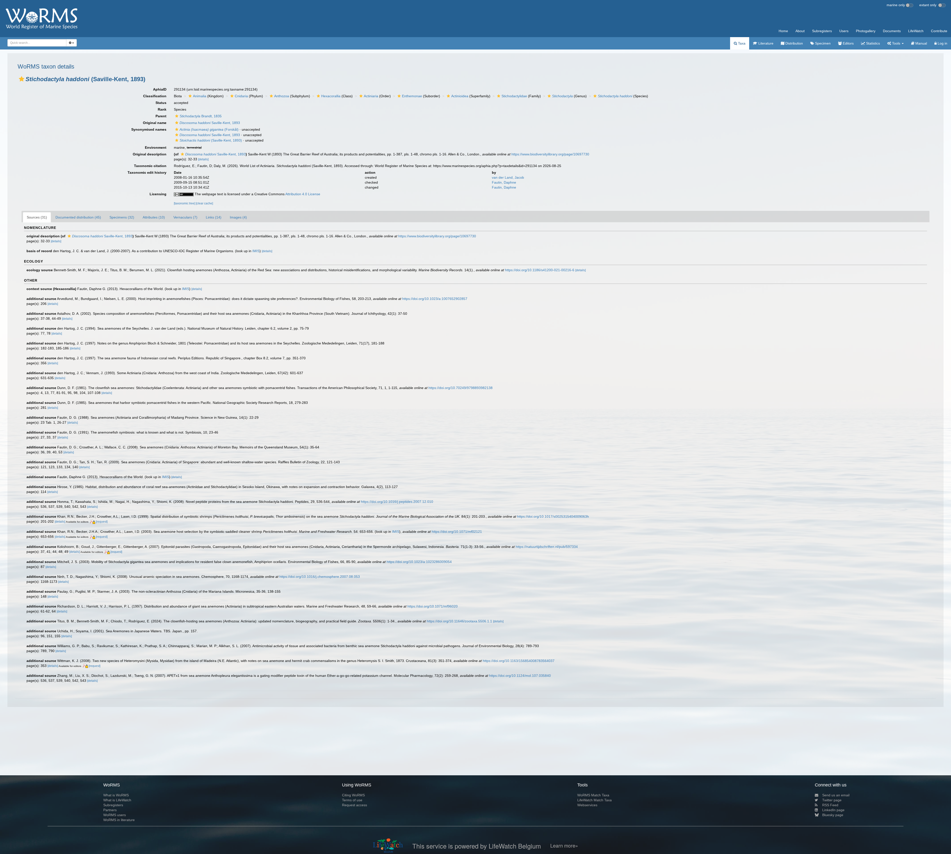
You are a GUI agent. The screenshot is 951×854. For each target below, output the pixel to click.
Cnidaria (241, 96)
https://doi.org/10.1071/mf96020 (432, 606)
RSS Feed (830, 805)
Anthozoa (281, 96)
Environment (155, 147)
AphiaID (159, 89)
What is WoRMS (116, 795)
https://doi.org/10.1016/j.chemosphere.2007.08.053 (319, 577)
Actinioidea (459, 96)
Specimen (822, 43)
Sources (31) (37, 217)
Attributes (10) (154, 217)
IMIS (256, 251)
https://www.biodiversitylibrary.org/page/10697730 (550, 154)
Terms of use (352, 800)
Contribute (939, 31)
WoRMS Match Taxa (593, 795)
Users (843, 31)
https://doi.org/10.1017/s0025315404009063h (553, 516)
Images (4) (238, 217)
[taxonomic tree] (185, 203)
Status (161, 103)
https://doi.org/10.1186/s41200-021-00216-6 (539, 270)
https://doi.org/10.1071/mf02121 (457, 532)
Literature (765, 43)
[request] (101, 521)
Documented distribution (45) (78, 217)
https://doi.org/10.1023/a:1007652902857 (434, 299)
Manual (920, 43)
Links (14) (213, 217)
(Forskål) (209, 129)
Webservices (587, 805)
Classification (154, 96)
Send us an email (835, 795)
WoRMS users (114, 815)
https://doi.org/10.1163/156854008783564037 (519, 661)
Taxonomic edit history (147, 172)
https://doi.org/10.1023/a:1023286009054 (419, 562)
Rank (162, 109)
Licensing (158, 194)
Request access (354, 805)
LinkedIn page (833, 810)
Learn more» (564, 845)
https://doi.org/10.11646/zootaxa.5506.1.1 (459, 621)
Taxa (741, 43)
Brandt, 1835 (201, 116)
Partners (110, 810)
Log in (942, 43)
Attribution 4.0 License (302, 194)
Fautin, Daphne (504, 182)
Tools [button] (896, 43)
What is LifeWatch (117, 800)
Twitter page (832, 800)
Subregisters (822, 31)
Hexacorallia (331, 96)
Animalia (199, 96)
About (800, 31)
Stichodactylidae (514, 96)
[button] (22, 79)
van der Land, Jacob (508, 177)
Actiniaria (371, 96)
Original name (154, 123)
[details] (203, 159)
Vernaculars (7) (185, 217)
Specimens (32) (121, 217)
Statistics (872, 43)
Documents (892, 31)
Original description (149, 154)
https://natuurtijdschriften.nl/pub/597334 (547, 547)
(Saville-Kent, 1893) (211, 140)
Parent (161, 116)
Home (783, 31)
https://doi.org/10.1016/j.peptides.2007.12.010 (397, 502)
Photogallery (865, 31)
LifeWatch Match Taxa (594, 800)
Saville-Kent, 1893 (210, 123)
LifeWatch (916, 31)
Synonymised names (148, 129)
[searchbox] (35, 42)
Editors (848, 43)
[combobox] (36, 43)
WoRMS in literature (119, 820)
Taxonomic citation (150, 166)
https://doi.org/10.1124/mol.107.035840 (520, 676)
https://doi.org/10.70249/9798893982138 (460, 388)
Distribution (793, 43)
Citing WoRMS (353, 795)
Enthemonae (412, 96)
